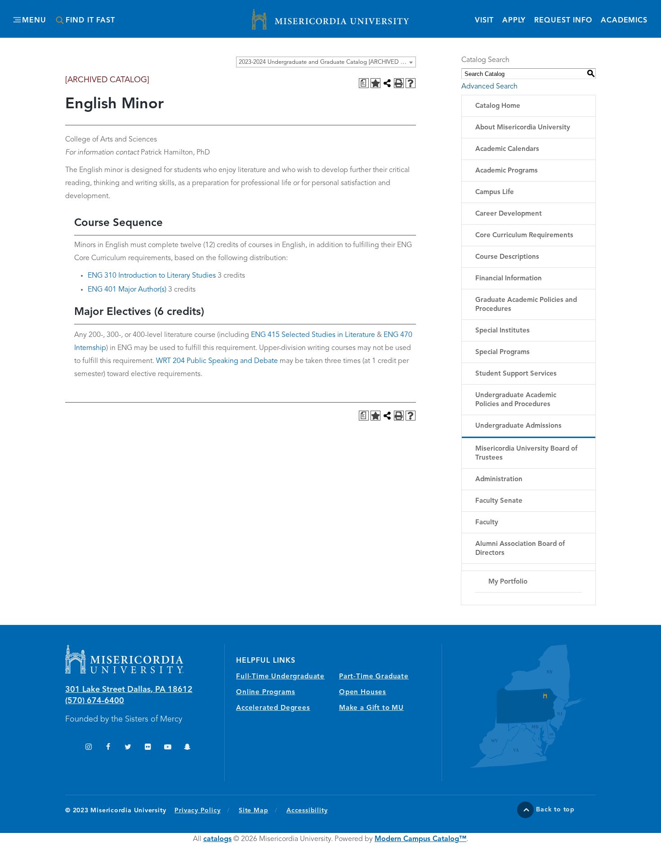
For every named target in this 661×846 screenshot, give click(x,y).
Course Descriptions (507, 257)
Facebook (108, 747)
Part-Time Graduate (374, 676)
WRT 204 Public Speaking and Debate (217, 361)
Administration (499, 479)
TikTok (68, 747)
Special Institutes (502, 331)
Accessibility (306, 810)
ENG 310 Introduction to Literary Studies (152, 275)
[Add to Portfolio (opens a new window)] (375, 83)
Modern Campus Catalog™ (420, 839)
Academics (624, 20)
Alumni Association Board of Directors (520, 549)
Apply (514, 20)
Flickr (148, 747)
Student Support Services (516, 374)
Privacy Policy (202, 810)
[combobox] (326, 62)
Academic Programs (506, 171)
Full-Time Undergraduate (280, 676)
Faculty (486, 522)
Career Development (508, 214)
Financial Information (508, 278)
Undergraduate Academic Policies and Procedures (515, 400)
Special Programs (502, 352)
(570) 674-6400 (94, 701)
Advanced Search (489, 86)
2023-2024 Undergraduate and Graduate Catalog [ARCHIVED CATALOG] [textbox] (327, 62)
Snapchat (187, 747)
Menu (34, 20)
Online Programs (265, 692)
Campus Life (494, 192)
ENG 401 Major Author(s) (127, 289)
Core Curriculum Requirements (524, 235)
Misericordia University (290, 14)
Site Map (253, 810)
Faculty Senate (499, 501)
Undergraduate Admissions (518, 426)
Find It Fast (90, 20)
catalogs (217, 839)
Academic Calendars (507, 149)
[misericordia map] (519, 706)
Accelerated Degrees (273, 708)
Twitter (128, 747)
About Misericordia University (522, 127)
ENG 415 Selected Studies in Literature (313, 335)
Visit (484, 20)
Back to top (555, 809)
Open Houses (362, 692)
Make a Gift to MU (371, 708)
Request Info (563, 20)
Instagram (88, 747)
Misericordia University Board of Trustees (526, 453)
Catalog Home (497, 106)
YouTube (167, 747)
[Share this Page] (387, 83)
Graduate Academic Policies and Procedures (526, 305)
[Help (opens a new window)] (410, 83)
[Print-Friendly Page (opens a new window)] (399, 83)
